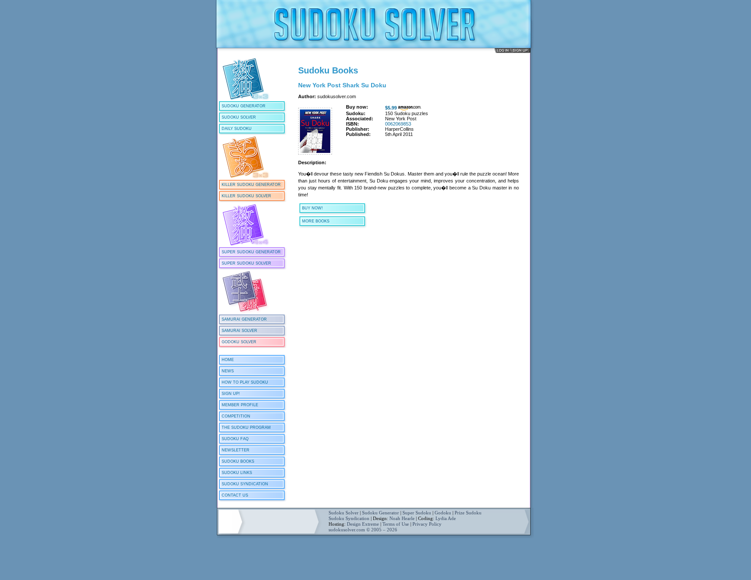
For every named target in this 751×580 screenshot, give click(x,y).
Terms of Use (395, 524)
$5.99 (391, 107)
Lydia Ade (445, 518)
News (228, 371)
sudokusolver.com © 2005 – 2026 (363, 529)
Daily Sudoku (237, 128)
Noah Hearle (402, 518)
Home (228, 360)
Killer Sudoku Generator (251, 184)
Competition (236, 416)
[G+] (306, 254)
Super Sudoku (416, 512)
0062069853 (398, 123)
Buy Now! (312, 208)
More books (315, 221)
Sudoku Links (237, 473)
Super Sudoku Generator (251, 252)
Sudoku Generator (244, 106)
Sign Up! (231, 393)
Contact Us (235, 495)
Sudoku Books (238, 461)
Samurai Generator (244, 319)
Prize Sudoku (468, 512)
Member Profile (240, 405)
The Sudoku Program (246, 427)
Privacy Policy (427, 524)
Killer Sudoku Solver (246, 196)
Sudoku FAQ (235, 439)
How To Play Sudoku (245, 382)
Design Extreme (363, 524)
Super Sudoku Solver (246, 263)
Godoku (443, 512)
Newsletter (235, 450)
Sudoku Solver (239, 117)
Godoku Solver (239, 342)
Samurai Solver (239, 330)
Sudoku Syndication (245, 484)
